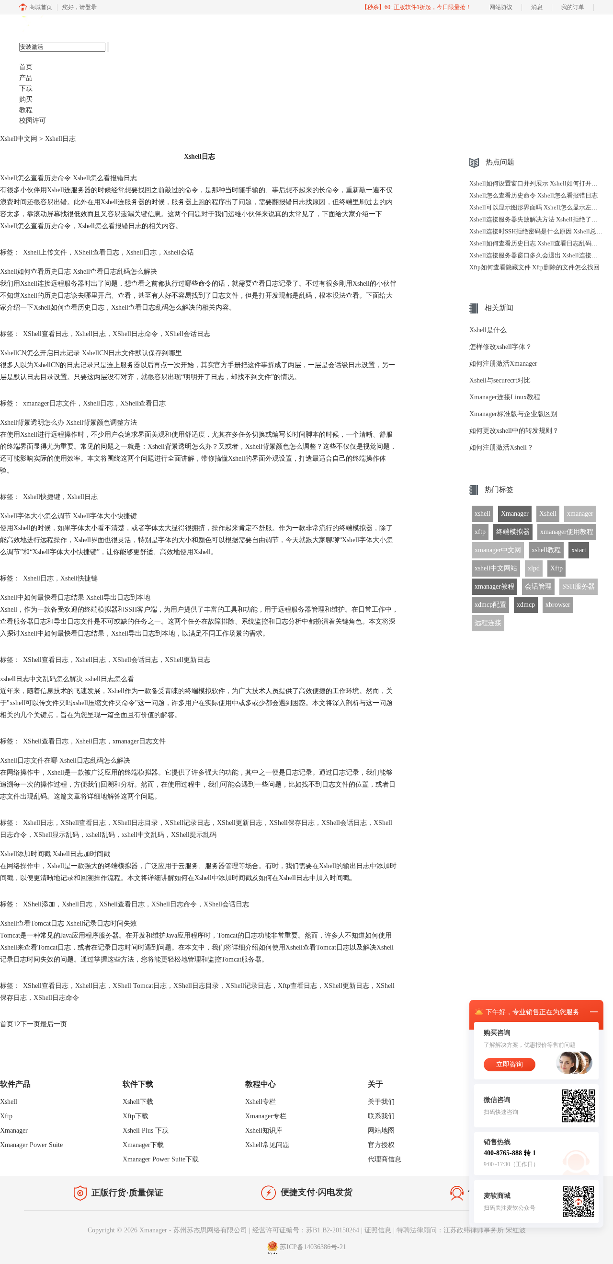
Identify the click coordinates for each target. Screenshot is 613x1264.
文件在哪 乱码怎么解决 (65, 760)
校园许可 (32, 120)
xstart (578, 550)
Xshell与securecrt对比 (500, 380)
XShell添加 (39, 904)
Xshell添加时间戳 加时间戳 (55, 854)
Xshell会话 (178, 252)
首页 (26, 66)
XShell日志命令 (135, 333)
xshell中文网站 (496, 568)
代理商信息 (384, 1159)
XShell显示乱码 (56, 834)
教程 (26, 110)
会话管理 (538, 586)
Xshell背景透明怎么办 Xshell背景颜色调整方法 (68, 422)
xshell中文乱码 (143, 834)
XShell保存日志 (292, 822)
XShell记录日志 (187, 822)
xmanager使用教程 (566, 531)
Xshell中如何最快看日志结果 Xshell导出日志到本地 (75, 597)
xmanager (580, 513)
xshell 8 (65, 24)
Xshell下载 (138, 1101)
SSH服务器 (578, 586)
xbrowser (557, 604)
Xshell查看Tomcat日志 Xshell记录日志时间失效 (68, 923)
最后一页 (53, 1024)
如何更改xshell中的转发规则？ (514, 430)
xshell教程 (546, 550)
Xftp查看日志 (297, 985)
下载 (26, 88)
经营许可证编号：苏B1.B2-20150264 (305, 1230)
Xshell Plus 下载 (146, 1130)
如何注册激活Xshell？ (501, 447)
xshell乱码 (100, 834)
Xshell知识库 (264, 1130)
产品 (26, 77)
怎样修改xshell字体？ (500, 346)
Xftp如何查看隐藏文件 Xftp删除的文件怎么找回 (534, 267)
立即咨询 (509, 1064)
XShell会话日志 (187, 333)
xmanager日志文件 (49, 403)
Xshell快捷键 (41, 496)
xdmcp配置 (490, 604)
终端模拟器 (513, 531)
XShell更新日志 (187, 659)
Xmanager (515, 513)
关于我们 (381, 1101)
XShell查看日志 (96, 252)
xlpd (534, 568)
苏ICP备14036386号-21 (313, 1247)
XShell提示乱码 (193, 834)
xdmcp (526, 604)
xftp (480, 531)
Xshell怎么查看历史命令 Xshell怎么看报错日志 (68, 178)
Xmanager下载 (143, 1144)
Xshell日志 (141, 252)
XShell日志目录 (135, 822)
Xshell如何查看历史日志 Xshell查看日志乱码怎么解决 (78, 271)
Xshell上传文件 (45, 252)
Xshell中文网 (18, 138)
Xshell (547, 513)
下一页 (30, 1024)
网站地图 (381, 1130)
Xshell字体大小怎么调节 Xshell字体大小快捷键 (68, 516)
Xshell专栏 (260, 1101)
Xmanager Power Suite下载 (161, 1159)
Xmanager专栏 (265, 1116)
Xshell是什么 (488, 330)
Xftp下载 (135, 1116)
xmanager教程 (494, 586)
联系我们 (381, 1116)
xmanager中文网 (498, 550)
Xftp (556, 568)
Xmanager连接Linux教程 (504, 397)
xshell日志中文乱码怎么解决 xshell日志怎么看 (67, 679)
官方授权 (381, 1144)
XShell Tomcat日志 (140, 985)
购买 (26, 99)
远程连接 (488, 622)
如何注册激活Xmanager (503, 363)
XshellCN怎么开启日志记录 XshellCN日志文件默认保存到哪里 (91, 353)
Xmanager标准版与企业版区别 (513, 413)
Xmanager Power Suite (31, 1144)
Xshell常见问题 (267, 1144)
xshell (482, 513)
